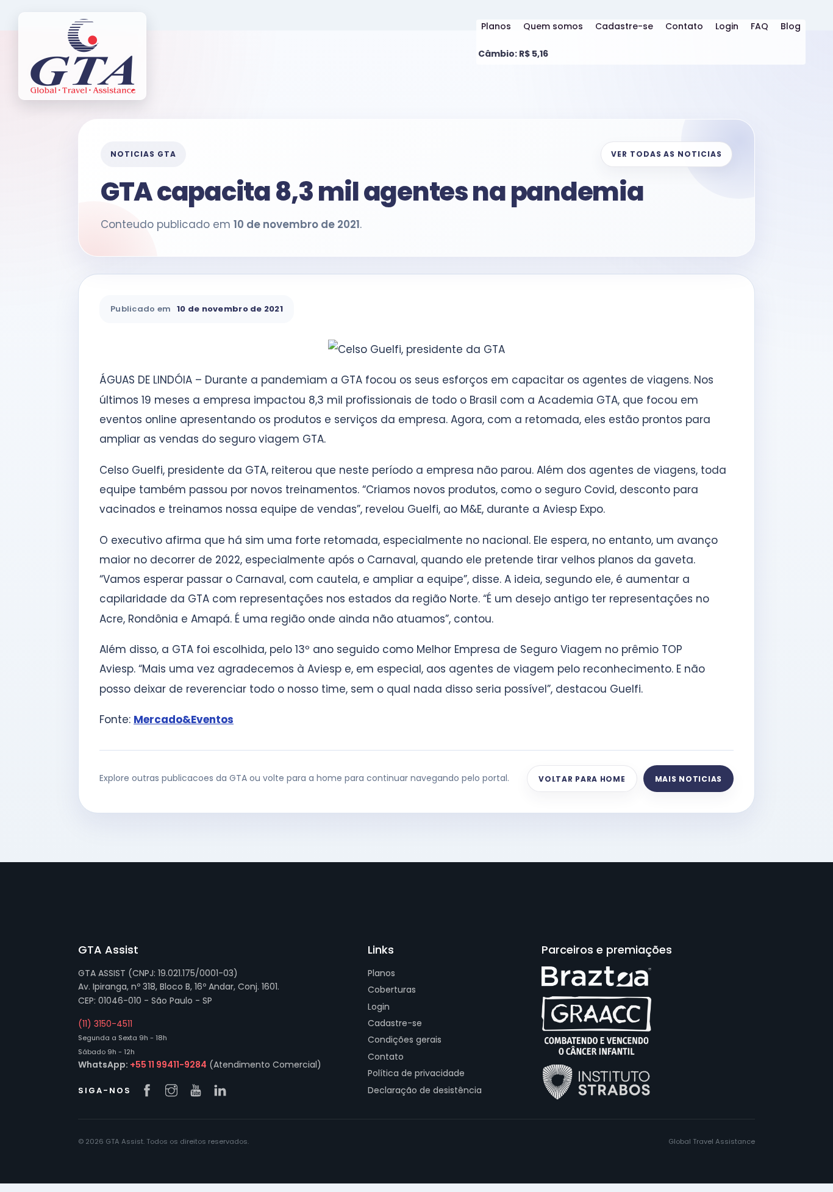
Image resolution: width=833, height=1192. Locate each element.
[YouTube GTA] (199, 1091)
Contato (684, 26)
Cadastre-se (624, 26)
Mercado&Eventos (184, 719)
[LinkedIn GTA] (223, 1091)
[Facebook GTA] (150, 1091)
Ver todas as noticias (666, 154)
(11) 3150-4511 (105, 1024)
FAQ (759, 26)
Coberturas (392, 989)
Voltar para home (582, 779)
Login (726, 26)
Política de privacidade (416, 1073)
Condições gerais (405, 1039)
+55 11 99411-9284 (168, 1064)
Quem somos (553, 26)
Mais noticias (688, 779)
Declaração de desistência (425, 1090)
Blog (791, 26)
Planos (496, 26)
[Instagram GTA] (174, 1091)
